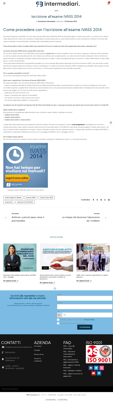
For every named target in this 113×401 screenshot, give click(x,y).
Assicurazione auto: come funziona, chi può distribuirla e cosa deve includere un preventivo (55, 277)
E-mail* (60, 303)
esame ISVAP (31, 198)
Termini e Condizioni (38, 360)
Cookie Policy (63, 399)
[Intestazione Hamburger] (4, 3)
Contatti (37, 350)
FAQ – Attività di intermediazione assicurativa (69, 354)
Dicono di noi (39, 354)
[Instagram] (101, 368)
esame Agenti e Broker (13, 198)
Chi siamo (37, 346)
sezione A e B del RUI (25, 202)
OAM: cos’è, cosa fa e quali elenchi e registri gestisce (92, 276)
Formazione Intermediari (46, 21)
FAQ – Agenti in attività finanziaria (71, 366)
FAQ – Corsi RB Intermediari (68, 347)
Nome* (59, 294)
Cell (58, 311)
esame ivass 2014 (46, 198)
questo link (50, 53)
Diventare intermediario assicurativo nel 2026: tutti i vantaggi (19, 276)
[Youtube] (93, 373)
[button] (55, 288)
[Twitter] (96, 368)
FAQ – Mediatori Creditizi (72, 371)
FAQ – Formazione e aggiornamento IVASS (71, 361)
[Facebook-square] (91, 368)
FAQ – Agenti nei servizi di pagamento (72, 375)
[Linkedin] (99, 373)
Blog (56, 10)
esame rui (9, 202)
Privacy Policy (89, 320)
